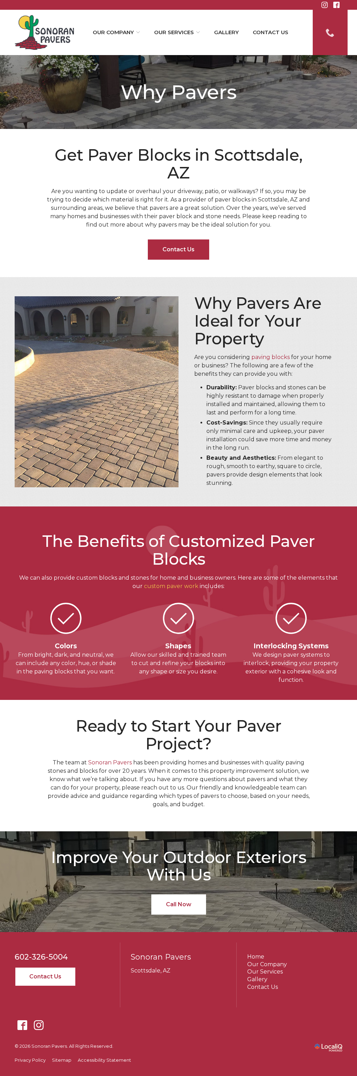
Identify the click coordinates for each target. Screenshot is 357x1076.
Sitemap (61, 1060)
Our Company (113, 32)
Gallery (226, 32)
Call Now (178, 904)
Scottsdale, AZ (150, 970)
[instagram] (38, 1025)
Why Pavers (179, 92)
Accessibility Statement (104, 1060)
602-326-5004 (41, 957)
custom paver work (171, 586)
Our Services (174, 32)
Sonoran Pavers (110, 762)
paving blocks (270, 357)
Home (255, 956)
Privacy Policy (30, 1060)
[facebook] (22, 1025)
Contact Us (270, 32)
